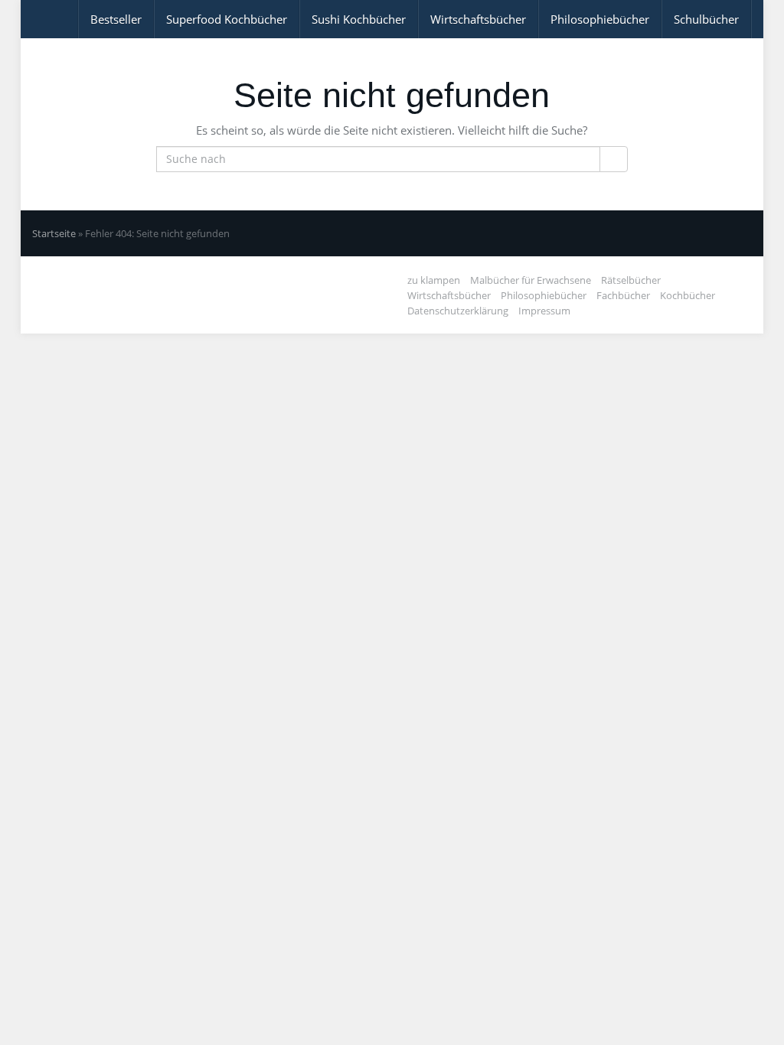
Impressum (544, 310)
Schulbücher (706, 19)
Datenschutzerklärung (457, 310)
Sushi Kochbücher (359, 19)
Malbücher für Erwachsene (530, 280)
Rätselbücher (631, 280)
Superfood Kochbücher (226, 19)
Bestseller (116, 19)
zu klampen (433, 280)
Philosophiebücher (599, 19)
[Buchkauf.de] (32, 19)
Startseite (54, 233)
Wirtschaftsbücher (478, 19)
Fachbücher (623, 295)
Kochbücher (687, 295)
